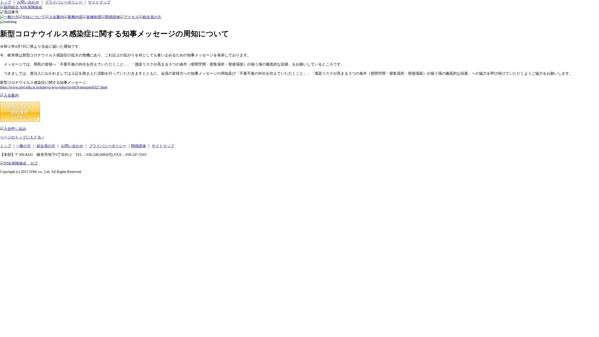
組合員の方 (46, 146)
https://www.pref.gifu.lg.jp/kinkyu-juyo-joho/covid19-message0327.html (53, 87)
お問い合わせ (28, 2)
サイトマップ (99, 2)
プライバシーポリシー (64, 2)
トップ (5, 2)
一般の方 (23, 146)
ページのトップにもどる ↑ (22, 137)
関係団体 (138, 146)
